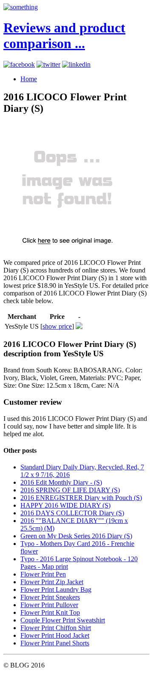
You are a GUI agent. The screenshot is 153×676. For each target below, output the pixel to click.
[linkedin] (76, 64)
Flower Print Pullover (49, 604)
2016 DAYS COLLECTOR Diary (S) (72, 513)
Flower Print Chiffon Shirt (55, 627)
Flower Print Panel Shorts (54, 643)
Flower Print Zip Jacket (51, 581)
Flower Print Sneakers (50, 597)
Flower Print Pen (43, 574)
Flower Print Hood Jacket (54, 635)
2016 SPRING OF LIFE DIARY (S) (70, 490)
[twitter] (48, 64)
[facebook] (19, 64)
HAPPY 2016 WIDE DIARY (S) (65, 505)
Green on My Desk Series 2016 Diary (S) (76, 536)
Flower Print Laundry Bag (55, 589)
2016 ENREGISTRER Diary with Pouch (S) (81, 497)
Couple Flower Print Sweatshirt (62, 620)
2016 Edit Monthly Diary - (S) (61, 482)
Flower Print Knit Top (50, 612)
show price (57, 326)
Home (28, 78)
